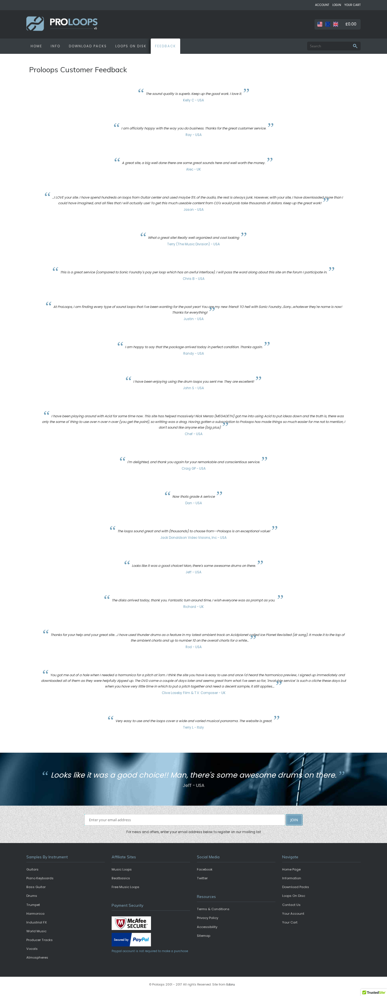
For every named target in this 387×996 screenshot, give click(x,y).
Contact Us (291, 905)
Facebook (204, 869)
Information (291, 878)
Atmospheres (37, 957)
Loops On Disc (293, 895)
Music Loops (122, 869)
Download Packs (295, 887)
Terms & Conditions (213, 909)
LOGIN (336, 5)
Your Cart (289, 922)
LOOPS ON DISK (130, 46)
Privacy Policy (207, 918)
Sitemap (203, 935)
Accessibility (207, 927)
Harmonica (35, 913)
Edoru (230, 984)
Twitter (202, 878)
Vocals (32, 948)
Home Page (291, 869)
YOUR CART (352, 5)
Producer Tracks (39, 940)
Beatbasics (121, 878)
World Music (36, 931)
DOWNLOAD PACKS (88, 46)
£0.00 (350, 24)
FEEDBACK (165, 46)
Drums (31, 895)
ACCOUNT (322, 5)
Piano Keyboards (40, 878)
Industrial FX (36, 922)
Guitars (32, 869)
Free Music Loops (125, 887)
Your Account (293, 913)
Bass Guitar (36, 887)
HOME (36, 46)
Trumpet (33, 905)
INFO (55, 46)
